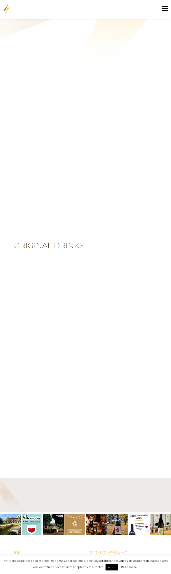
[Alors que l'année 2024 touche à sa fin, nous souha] (74, 524)
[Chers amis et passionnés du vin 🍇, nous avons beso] (160, 524)
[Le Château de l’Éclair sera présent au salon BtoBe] (31, 524)
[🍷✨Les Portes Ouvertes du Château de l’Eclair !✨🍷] (139, 524)
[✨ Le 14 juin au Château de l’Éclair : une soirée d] (53, 524)
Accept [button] (112, 567)
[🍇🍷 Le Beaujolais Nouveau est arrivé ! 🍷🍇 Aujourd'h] (117, 524)
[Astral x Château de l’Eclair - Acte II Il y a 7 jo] (10, 524)
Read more (129, 567)
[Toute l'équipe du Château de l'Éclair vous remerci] (96, 524)
